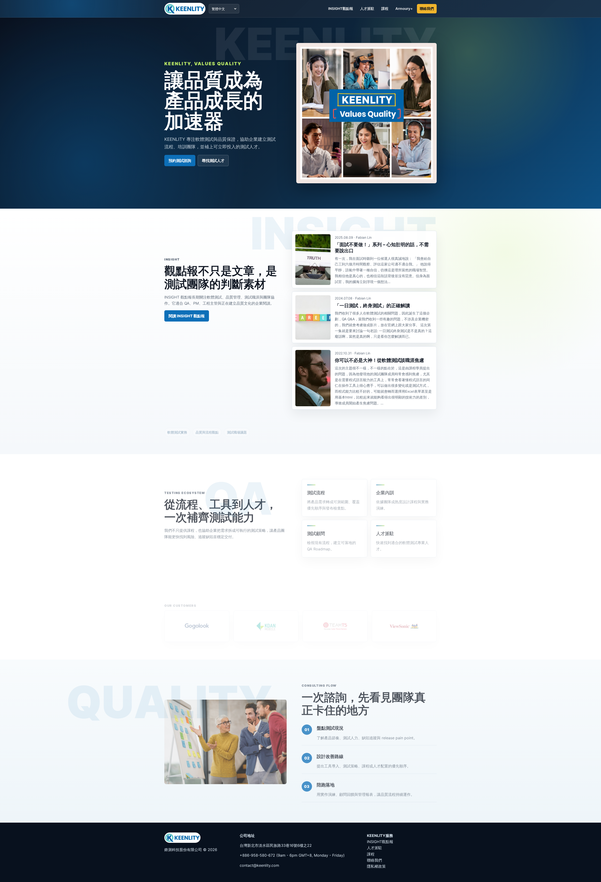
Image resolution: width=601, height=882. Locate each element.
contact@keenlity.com (259, 865)
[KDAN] (266, 621)
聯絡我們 (427, 8)
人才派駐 (367, 8)
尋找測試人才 (213, 160)
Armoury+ (404, 8)
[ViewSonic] (404, 621)
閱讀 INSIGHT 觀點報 (187, 316)
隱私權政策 (376, 866)
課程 (384, 8)
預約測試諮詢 (180, 160)
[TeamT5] (335, 621)
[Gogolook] (196, 621)
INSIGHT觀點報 (340, 8)
